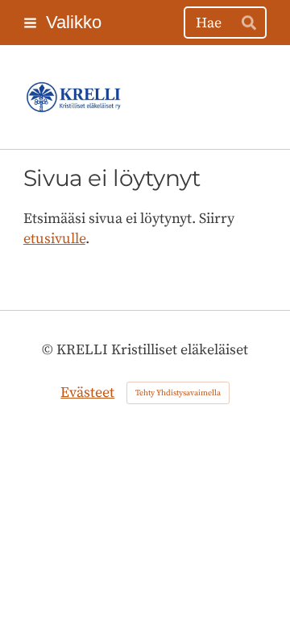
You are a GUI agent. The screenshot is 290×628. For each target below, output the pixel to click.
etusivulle (54, 238)
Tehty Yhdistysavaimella (178, 393)
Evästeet (87, 392)
